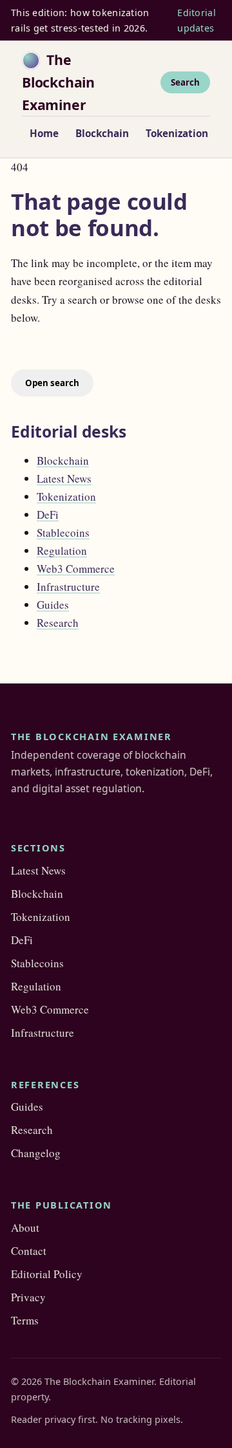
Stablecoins (63, 532)
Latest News (64, 478)
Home (44, 133)
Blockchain (102, 133)
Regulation (62, 550)
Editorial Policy (46, 1274)
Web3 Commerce (76, 568)
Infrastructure (68, 586)
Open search (52, 383)
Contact (28, 1250)
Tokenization (177, 133)
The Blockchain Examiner (58, 82)
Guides (53, 604)
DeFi (48, 514)
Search (185, 82)
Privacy (28, 1297)
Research (58, 622)
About (25, 1227)
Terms (25, 1320)
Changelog (36, 1153)
